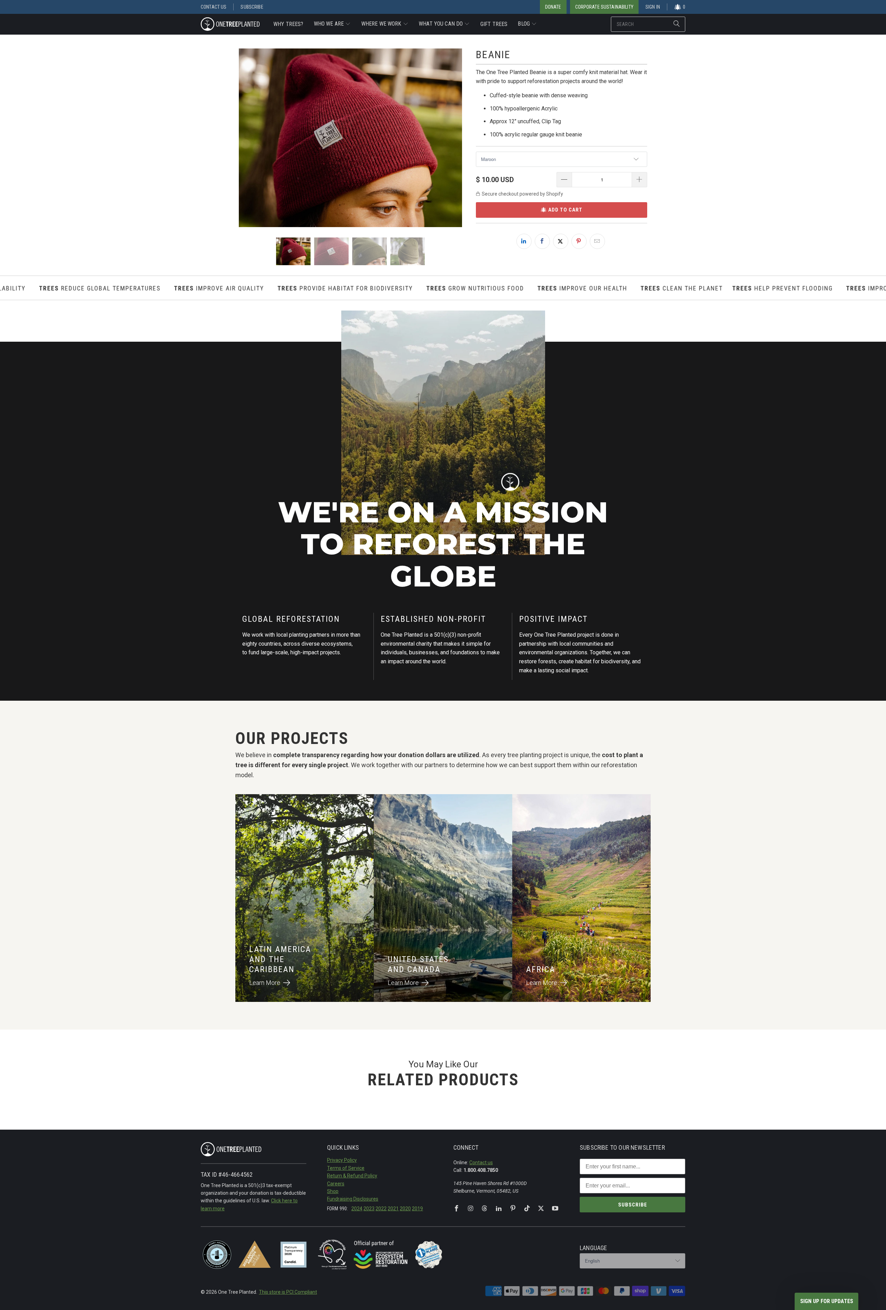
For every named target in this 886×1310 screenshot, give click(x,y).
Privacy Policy (342, 1160)
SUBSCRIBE (632, 1205)
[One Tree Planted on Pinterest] (513, 1208)
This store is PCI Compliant (288, 1292)
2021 (393, 1208)
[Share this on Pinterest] (579, 241)
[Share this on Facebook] (542, 241)
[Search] (676, 24)
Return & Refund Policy (352, 1175)
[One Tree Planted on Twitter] (541, 1208)
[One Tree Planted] (230, 24)
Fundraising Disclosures (352, 1199)
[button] (332, 24)
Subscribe (252, 7)
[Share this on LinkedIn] (524, 241)
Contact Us (213, 7)
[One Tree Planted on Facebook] (456, 1208)
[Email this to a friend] (597, 241)
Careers (335, 1183)
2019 (417, 1208)
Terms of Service (345, 1168)
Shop (332, 1191)
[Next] (456, 137)
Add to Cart (565, 210)
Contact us (481, 1162)
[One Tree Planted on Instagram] (471, 1208)
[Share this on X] (560, 241)
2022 (381, 1208)
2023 (368, 1208)
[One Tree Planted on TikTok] (527, 1208)
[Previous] (244, 137)
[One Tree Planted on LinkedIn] (499, 1208)
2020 (405, 1208)
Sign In (652, 7)
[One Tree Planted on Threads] (484, 1208)
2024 (356, 1208)
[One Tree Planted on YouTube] (555, 1208)
